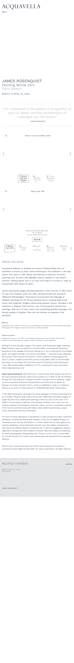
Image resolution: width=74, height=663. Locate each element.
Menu (4, 12)
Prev (3, 153)
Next (70, 153)
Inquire (37, 240)
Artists (69, 464)
